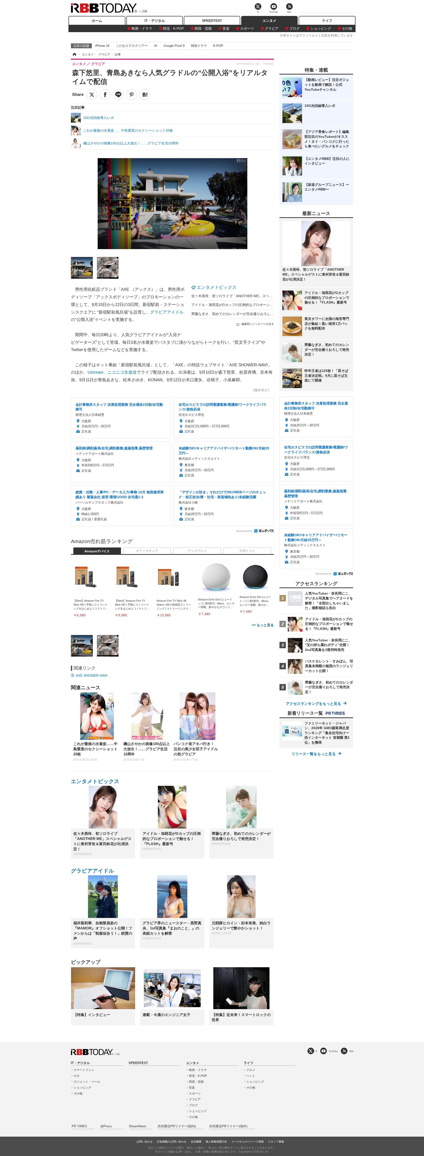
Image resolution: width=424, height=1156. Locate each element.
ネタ (77, 1076)
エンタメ (269, 21)
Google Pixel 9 (174, 46)
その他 (347, 28)
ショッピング (320, 28)
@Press (106, 1126)
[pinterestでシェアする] (131, 94)
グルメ (250, 1070)
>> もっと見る (263, 625)
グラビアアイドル (167, 312)
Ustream (95, 372)
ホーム (97, 21)
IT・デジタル (155, 21)
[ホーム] (74, 54)
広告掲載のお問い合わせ (171, 1141)
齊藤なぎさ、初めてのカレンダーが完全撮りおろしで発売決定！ (241, 314)
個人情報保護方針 (216, 1141)
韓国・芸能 (203, 28)
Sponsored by (244, 531)
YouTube (333, 1051)
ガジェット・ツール (87, 1081)
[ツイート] (91, 94)
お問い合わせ (144, 1141)
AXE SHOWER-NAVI (91, 675)
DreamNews (137, 1126)
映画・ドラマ (142, 28)
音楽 (226, 28)
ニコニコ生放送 (122, 372)
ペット (250, 1076)
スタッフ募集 (276, 1141)
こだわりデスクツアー (132, 46)
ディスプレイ (197, 551)
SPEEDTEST (212, 21)
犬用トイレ (247, 551)
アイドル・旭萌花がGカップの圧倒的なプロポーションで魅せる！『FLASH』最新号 (256, 305)
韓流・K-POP (173, 28)
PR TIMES (79, 1126)
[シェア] (105, 94)
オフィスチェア (147, 551)
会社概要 (196, 1141)
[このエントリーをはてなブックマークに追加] (144, 94)
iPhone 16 (102, 46)
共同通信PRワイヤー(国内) (177, 1126)
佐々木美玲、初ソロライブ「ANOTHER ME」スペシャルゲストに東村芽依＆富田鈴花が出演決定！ (268, 296)
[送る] (118, 94)
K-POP (218, 46)
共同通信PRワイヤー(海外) (228, 1126)
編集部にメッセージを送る (257, 323)
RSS (351, 1051)
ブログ (294, 28)
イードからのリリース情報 (247, 1141)
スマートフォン (84, 1070)
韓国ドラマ (199, 46)
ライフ (327, 21)
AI (155, 46)
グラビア (271, 28)
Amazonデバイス (97, 551)
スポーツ (247, 28)
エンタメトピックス (217, 287)
